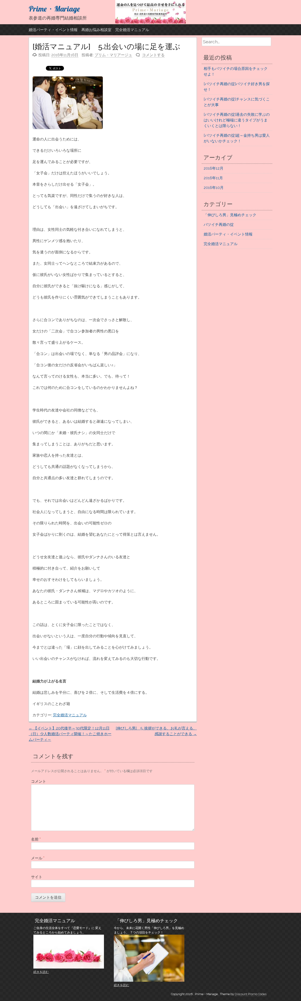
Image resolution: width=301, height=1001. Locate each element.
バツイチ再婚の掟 (219, 224)
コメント (38, 781)
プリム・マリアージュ (113, 55)
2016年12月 (213, 168)
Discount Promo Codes (250, 994)
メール (37, 858)
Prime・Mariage (54, 8)
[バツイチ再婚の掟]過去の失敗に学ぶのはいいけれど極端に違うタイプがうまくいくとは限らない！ (237, 120)
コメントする (153, 55)
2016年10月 (214, 187)
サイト (36, 877)
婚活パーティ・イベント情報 (53, 30)
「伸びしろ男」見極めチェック (230, 215)
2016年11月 (213, 178)
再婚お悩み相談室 (96, 30)
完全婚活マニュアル (132, 30)
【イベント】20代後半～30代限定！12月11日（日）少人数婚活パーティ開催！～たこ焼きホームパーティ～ (70, 734)
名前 (36, 839)
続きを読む (41, 972)
